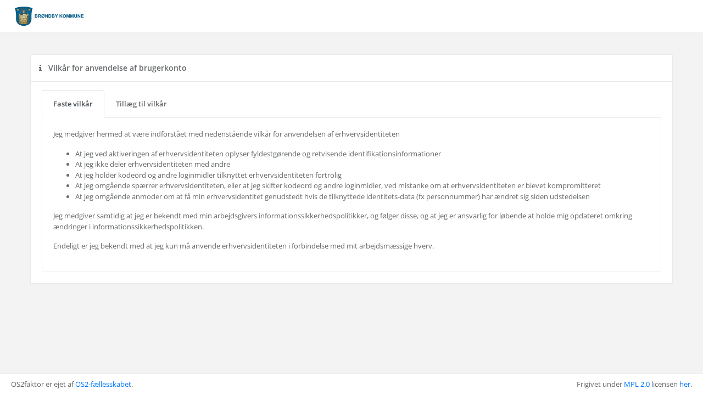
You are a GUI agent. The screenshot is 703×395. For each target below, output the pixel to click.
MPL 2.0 (637, 384)
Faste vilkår (73, 104)
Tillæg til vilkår (141, 104)
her (684, 384)
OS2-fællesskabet (103, 384)
